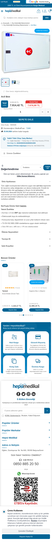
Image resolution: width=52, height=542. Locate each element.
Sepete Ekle (26, 120)
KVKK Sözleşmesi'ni (12, 416)
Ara (47, 18)
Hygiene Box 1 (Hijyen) (37, 291)
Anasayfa (6, 23)
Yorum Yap (47, 167)
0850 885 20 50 (26, 464)
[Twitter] (23, 394)
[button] (19, 315)
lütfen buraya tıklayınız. (26, 176)
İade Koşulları (8, 246)
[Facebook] (18, 394)
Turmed (5, 291)
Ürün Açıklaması (9, 181)
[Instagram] (29, 394)
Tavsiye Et (6, 239)
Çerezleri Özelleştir (26, 531)
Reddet (34, 521)
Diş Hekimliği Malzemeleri (21, 23)
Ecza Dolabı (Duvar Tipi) (10, 294)
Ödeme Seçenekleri (10, 232)
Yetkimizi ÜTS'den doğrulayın (25, 145)
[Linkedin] (34, 394)
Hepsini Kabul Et (26, 537)
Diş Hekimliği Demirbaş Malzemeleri (15, 25)
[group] (26, 52)
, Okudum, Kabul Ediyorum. (23, 416)
